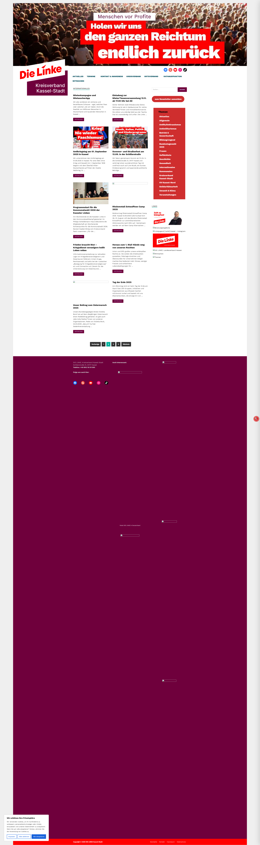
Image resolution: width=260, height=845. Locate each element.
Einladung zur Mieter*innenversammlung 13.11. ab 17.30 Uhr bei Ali (129, 98)
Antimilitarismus (167, 128)
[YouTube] (175, 70)
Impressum (171, 842)
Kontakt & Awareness (112, 76)
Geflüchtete (165, 155)
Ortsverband (151, 76)
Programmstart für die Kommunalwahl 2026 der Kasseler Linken (86, 210)
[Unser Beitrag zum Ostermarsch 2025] (90, 292)
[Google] (170, 70)
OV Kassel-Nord (167, 182)
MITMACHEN (78, 81)
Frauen (162, 151)
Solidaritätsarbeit (168, 186)
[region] (26, 828)
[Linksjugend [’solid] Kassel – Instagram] (169, 231)
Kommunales (165, 171)
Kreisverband (133, 76)
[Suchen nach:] (169, 89)
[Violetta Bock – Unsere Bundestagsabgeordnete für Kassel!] (169, 224)
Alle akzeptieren (38, 836)
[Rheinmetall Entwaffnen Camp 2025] (130, 193)
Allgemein (164, 120)
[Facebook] (165, 70)
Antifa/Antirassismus (170, 124)
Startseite (153, 842)
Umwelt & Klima (167, 190)
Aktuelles (78, 76)
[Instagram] (180, 70)
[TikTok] (185, 70)
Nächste (126, 344)
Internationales (167, 167)
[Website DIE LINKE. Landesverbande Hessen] (167, 250)
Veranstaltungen (167, 195)
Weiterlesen (78, 119)
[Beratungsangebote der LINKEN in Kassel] (161, 228)
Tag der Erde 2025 (121, 282)
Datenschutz (181, 842)
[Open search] (185, 76)
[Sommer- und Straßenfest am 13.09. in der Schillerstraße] (130, 138)
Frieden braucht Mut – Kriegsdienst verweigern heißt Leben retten (89, 247)
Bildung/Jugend (167, 140)
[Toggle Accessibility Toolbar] (256, 418)
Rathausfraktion (173, 76)
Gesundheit (165, 163)
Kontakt (162, 842)
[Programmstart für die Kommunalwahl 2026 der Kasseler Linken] (90, 193)
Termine (91, 76)
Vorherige (95, 344)
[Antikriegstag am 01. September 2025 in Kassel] (90, 138)
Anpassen (11, 836)
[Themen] (157, 257)
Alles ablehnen (24, 836)
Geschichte (165, 159)
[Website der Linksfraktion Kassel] (165, 247)
